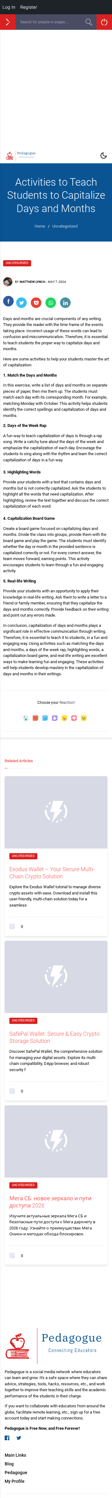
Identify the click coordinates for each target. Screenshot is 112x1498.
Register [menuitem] (28, 7)
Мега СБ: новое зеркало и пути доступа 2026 (50, 1202)
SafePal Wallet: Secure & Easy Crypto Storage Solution (54, 1037)
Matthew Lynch (32, 281)
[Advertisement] (56, 89)
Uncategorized (17, 263)
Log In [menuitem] (8, 7)
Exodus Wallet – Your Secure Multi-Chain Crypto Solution (52, 873)
